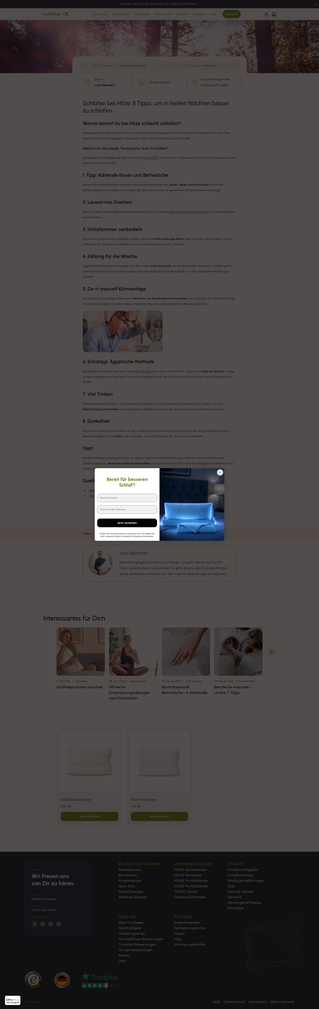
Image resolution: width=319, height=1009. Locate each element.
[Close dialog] (220, 472)
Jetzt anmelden (127, 522)
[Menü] (18, 998)
